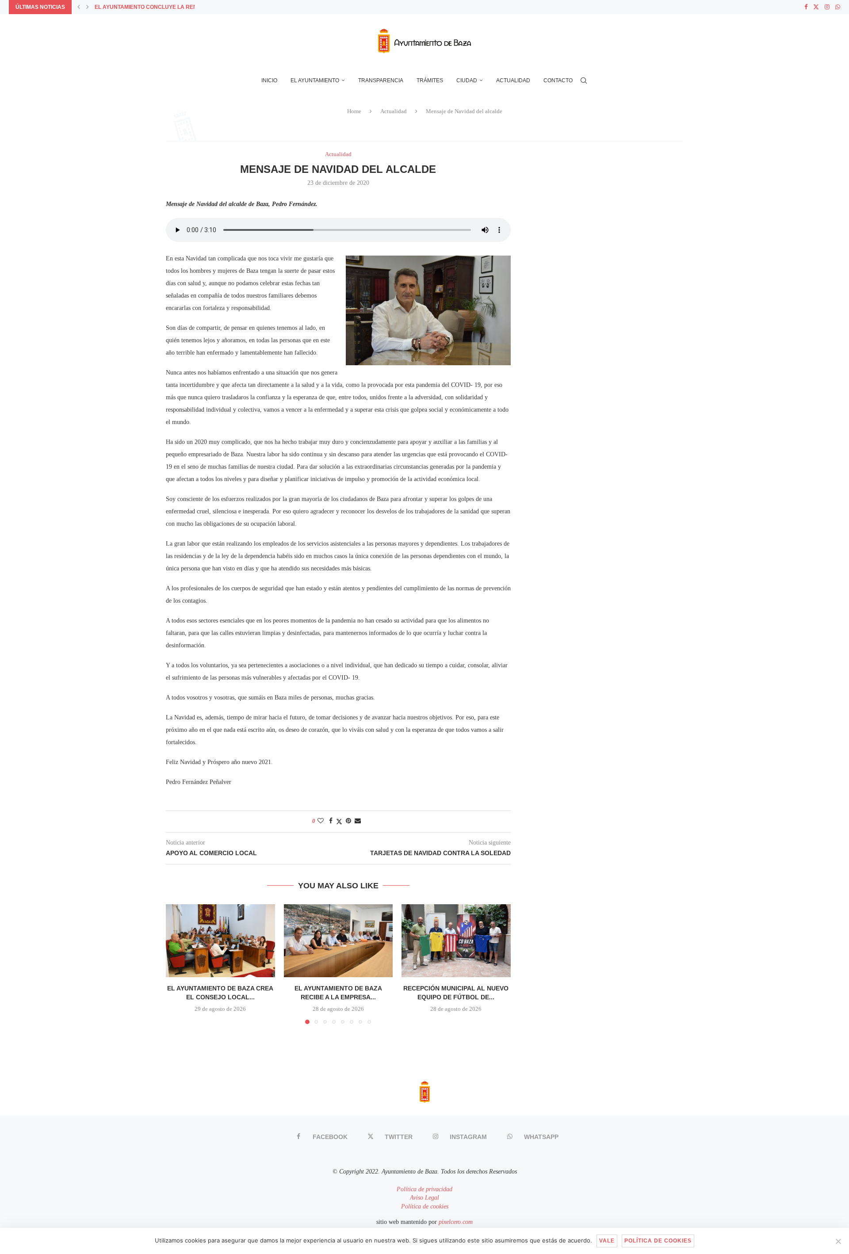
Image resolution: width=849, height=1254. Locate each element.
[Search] (583, 80)
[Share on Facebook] (331, 821)
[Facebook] (805, 7)
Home (354, 111)
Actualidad (513, 80)
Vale (607, 1241)
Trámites (430, 80)
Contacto (558, 80)
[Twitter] (816, 7)
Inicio (269, 80)
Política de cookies (424, 1206)
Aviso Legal (424, 1197)
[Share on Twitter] (339, 822)
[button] (78, 7)
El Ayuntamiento (315, 80)
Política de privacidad (424, 1189)
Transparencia (380, 80)
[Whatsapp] (837, 7)
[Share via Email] (358, 821)
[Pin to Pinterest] (348, 821)
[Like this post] (320, 821)
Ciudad (466, 80)
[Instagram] (827, 7)
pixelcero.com (456, 1222)
